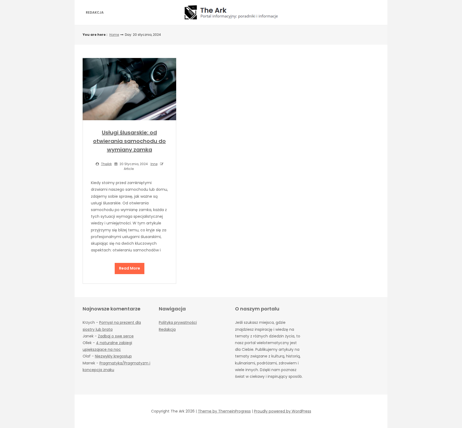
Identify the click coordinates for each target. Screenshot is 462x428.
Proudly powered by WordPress (282, 411)
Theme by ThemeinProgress (224, 411)
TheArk (106, 164)
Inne (154, 164)
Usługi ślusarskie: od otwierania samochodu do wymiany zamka (129, 141)
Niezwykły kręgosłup (113, 356)
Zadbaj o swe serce (116, 336)
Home (114, 34)
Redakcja (95, 12)
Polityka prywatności (178, 322)
